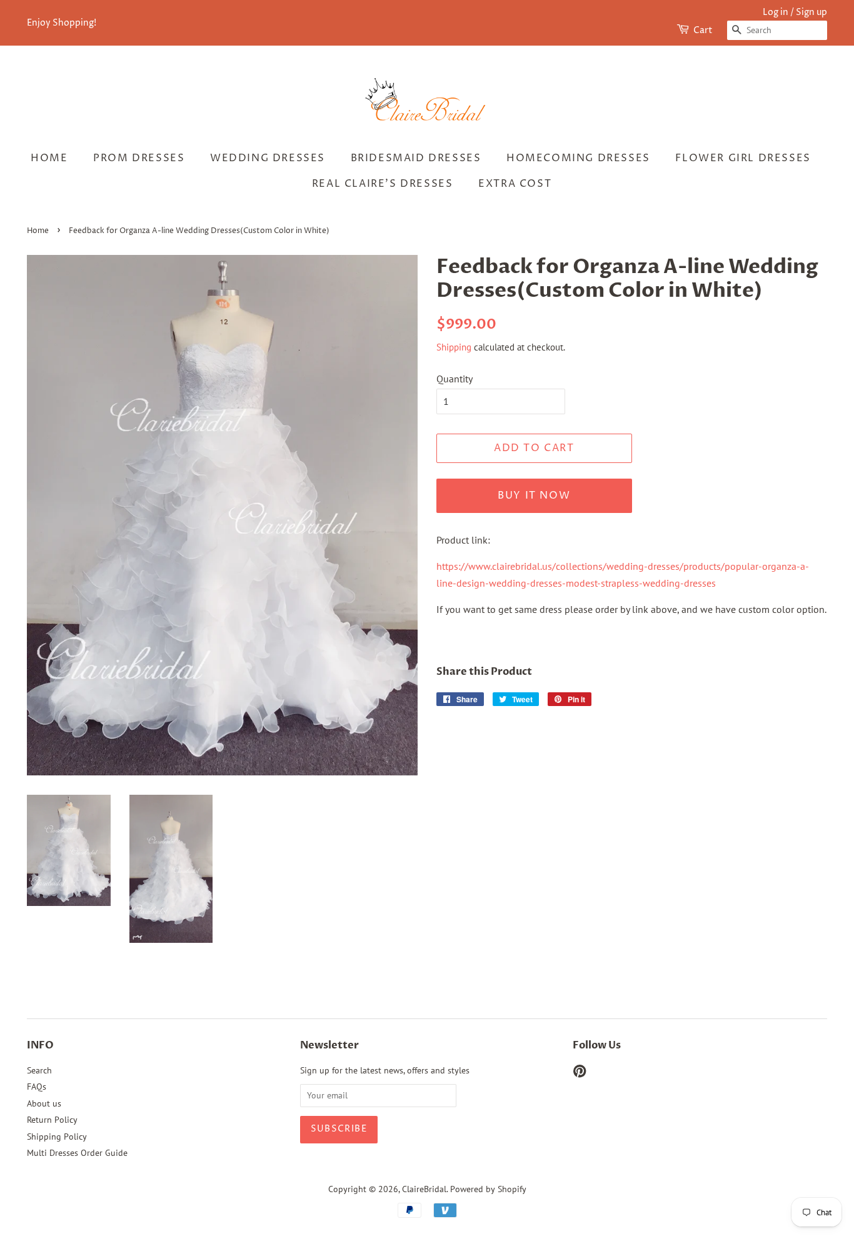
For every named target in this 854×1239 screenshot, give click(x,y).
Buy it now (534, 495)
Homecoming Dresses (578, 158)
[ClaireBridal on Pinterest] (579, 1073)
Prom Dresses (138, 158)
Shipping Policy (57, 1136)
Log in (775, 12)
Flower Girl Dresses (742, 158)
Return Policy (52, 1119)
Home (49, 158)
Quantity (454, 378)
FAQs (36, 1086)
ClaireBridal (424, 1189)
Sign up (811, 12)
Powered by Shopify (488, 1189)
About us (44, 1103)
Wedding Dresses (267, 158)
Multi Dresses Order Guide (77, 1152)
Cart (703, 30)
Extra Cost (514, 184)
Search (39, 1070)
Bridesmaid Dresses (416, 158)
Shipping (453, 347)
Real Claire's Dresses (382, 184)
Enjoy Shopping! (61, 23)
